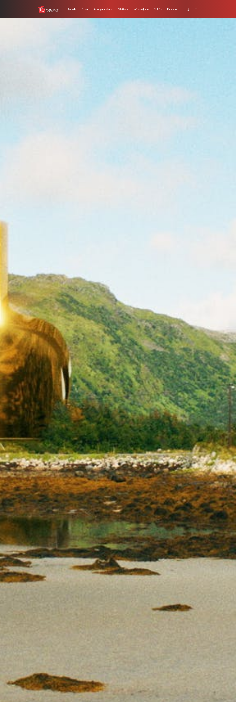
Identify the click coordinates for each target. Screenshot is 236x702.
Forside (72, 9)
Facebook (172, 9)
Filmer (84, 9)
